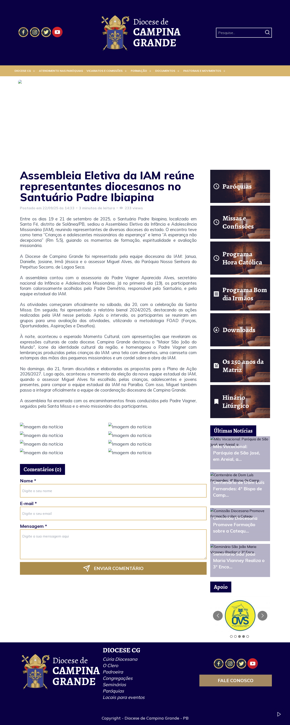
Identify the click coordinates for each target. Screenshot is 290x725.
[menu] (145, 70)
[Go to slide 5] (247, 636)
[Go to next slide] (262, 616)
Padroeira (113, 672)
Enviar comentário (119, 568)
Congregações (118, 678)
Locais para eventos (124, 697)
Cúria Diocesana (120, 659)
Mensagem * (33, 526)
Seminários (114, 684)
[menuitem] (24, 70)
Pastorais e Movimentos (202, 70)
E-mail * (28, 503)
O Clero (110, 665)
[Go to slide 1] (231, 636)
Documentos (165, 70)
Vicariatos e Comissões (105, 70)
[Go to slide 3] (239, 636)
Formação (139, 70)
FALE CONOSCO (236, 680)
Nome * (28, 480)
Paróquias (113, 691)
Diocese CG (22, 70)
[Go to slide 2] (235, 636)
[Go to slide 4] (243, 636)
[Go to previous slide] (218, 616)
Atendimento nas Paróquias (61, 70)
